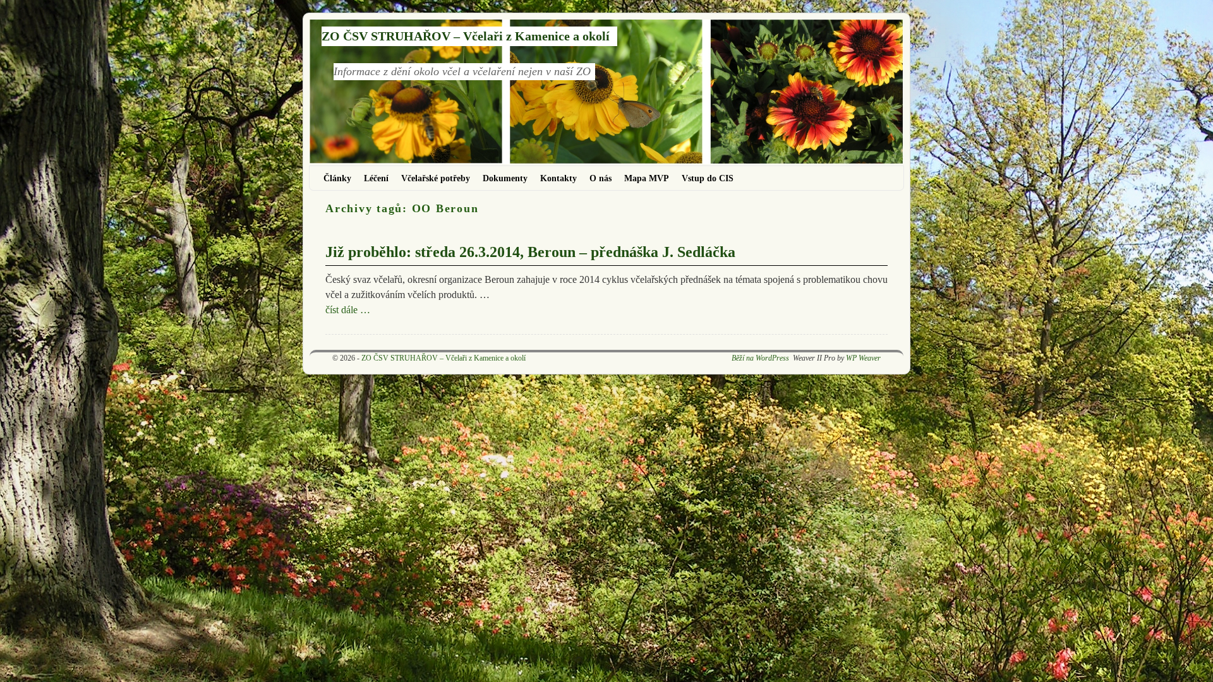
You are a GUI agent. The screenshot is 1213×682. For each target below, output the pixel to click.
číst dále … (347, 309)
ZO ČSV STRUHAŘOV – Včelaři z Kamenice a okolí (466, 36)
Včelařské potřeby (435, 178)
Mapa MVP (646, 178)
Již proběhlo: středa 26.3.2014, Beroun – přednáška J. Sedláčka (530, 252)
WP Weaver (863, 358)
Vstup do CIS (707, 178)
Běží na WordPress (760, 358)
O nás (600, 178)
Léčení (376, 178)
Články (337, 178)
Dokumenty (505, 178)
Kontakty (558, 178)
